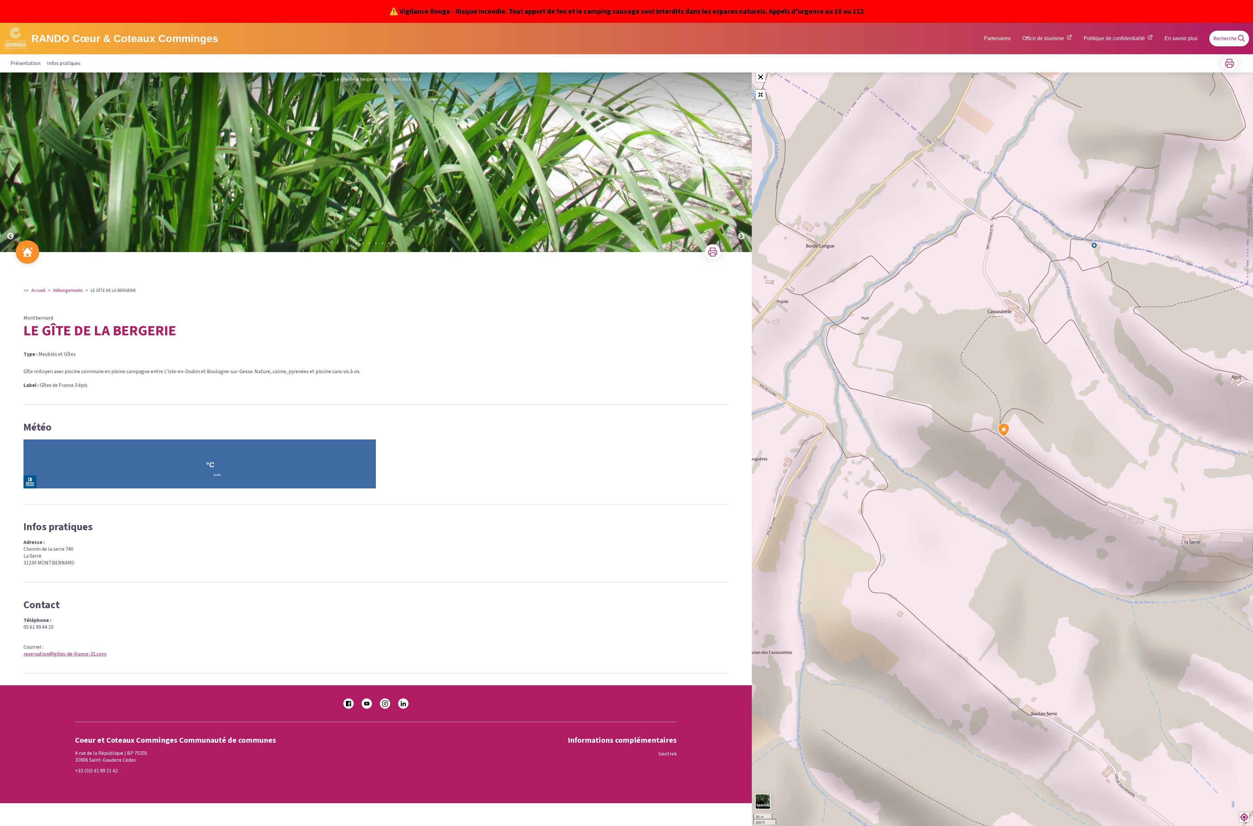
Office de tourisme (1043, 38)
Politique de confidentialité (1114, 38)
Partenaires (997, 38)
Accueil (38, 290)
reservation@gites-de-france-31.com (64, 654)
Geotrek (667, 753)
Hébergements (68, 290)
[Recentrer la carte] (761, 95)
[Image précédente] (10, 162)
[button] (761, 77)
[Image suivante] (741, 162)
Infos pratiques (64, 63)
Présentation (25, 63)
